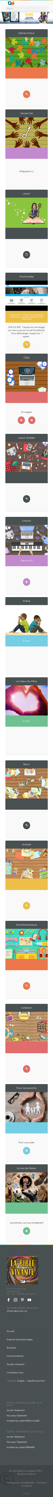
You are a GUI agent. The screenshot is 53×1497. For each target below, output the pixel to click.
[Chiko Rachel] (21, 419)
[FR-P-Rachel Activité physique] (26, 985)
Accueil (10, 1331)
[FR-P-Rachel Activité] (26, 905)
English (21, 1381)
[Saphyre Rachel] (31, 419)
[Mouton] (26, 1230)
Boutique (11, 1348)
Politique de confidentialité (20, 1482)
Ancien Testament (16, 1410)
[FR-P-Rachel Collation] (26, 1068)
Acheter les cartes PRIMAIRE (21, 1447)
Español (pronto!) (36, 1381)
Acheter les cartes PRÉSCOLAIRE (23, 1421)
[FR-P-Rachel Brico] (26, 825)
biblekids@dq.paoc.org (17, 1311)
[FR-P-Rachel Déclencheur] (26, 93)
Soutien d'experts (15, 1364)
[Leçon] (26, 254)
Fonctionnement (15, 1356)
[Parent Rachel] (26, 1150)
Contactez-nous (15, 1372)
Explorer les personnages (20, 1339)
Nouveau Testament (17, 1415)
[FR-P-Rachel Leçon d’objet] (26, 498)
